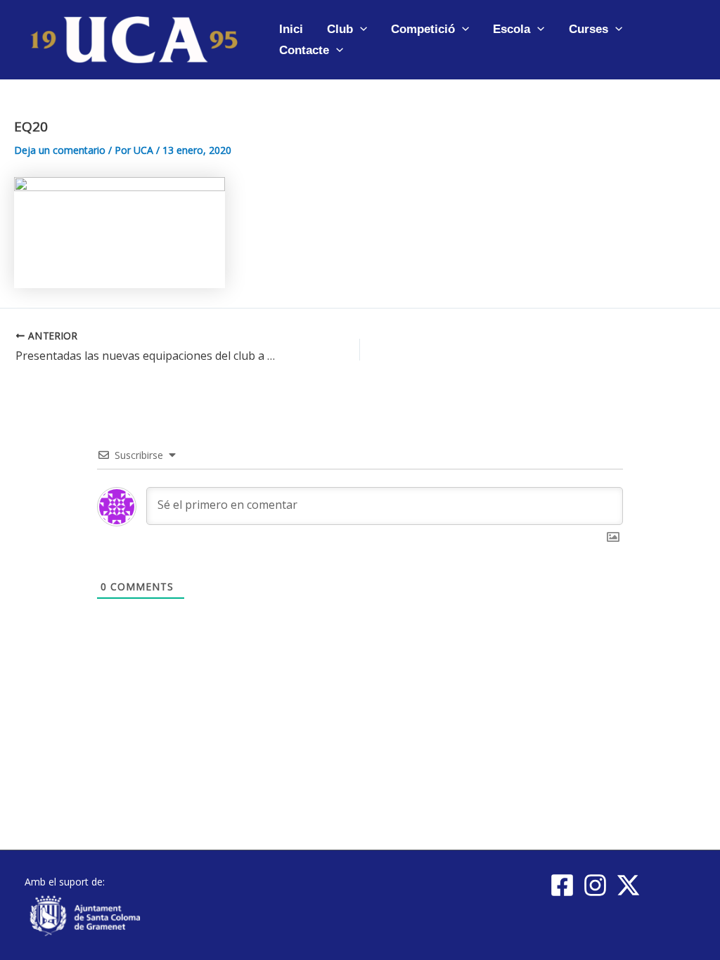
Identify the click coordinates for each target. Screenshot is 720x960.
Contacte (304, 50)
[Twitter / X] (628, 885)
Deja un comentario (59, 150)
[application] (360, 29)
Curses (588, 29)
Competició (423, 29)
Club (340, 29)
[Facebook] (562, 885)
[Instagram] (595, 885)
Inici (291, 29)
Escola (511, 29)
